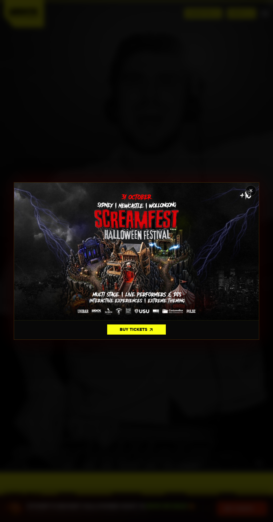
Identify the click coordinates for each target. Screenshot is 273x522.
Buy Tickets (137, 330)
